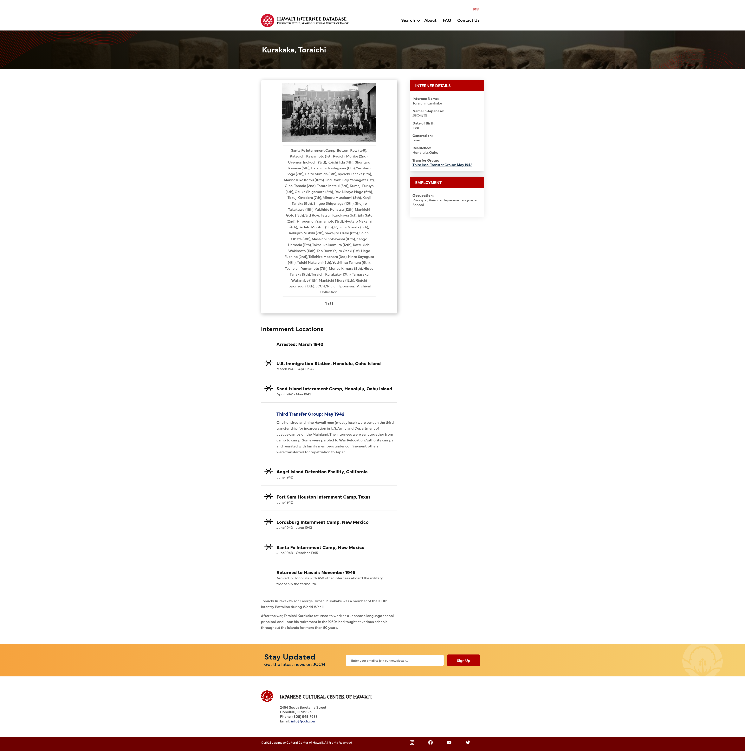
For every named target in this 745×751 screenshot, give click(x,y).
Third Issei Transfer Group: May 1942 (442, 164)
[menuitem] (475, 8)
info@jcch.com (303, 720)
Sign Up (463, 660)
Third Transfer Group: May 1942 (310, 413)
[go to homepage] (307, 20)
